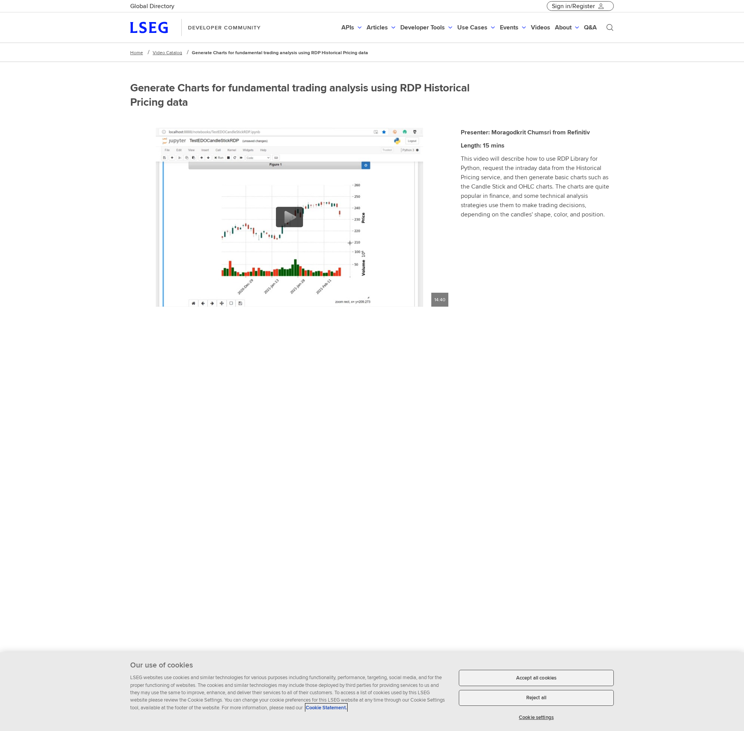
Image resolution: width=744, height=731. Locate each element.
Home (136, 52)
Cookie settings (536, 717)
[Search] (610, 27)
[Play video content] (289, 217)
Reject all (536, 698)
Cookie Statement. (326, 707)
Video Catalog (167, 52)
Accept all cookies (536, 677)
